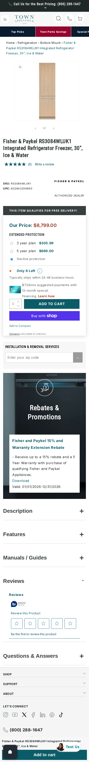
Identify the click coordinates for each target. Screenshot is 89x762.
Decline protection (31, 259)
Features (14, 534)
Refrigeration (27, 42)
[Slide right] (53, 128)
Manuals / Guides (25, 558)
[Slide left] (35, 128)
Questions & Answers (30, 656)
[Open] (10, 752)
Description (17, 511)
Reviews (13, 581)
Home (10, 42)
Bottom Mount (50, 42)
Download (20, 481)
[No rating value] (16, 164)
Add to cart (44, 754)
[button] (5, 19)
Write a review (44, 164)
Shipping (14, 334)
